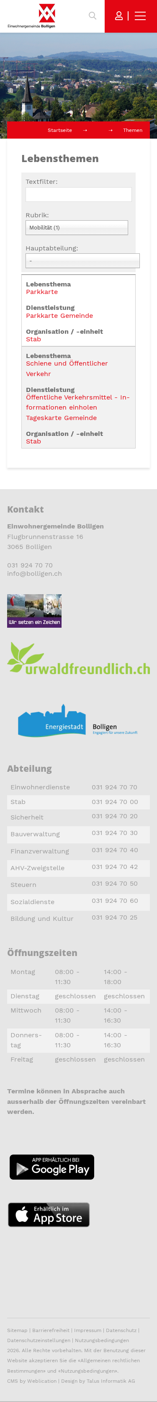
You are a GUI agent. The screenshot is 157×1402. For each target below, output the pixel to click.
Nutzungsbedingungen (102, 1340)
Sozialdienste (32, 902)
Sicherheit (27, 817)
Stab (33, 339)
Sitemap (17, 1330)
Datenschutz (121, 1330)
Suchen (92, 16)
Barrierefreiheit (51, 1330)
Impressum (87, 1330)
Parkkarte (42, 292)
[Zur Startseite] (31, 15)
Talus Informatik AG (111, 1381)
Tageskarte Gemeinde (61, 418)
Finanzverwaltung (39, 851)
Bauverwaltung (35, 834)
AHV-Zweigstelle (37, 868)
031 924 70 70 (30, 565)
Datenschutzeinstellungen (38, 1340)
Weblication (42, 1381)
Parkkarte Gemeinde (59, 316)
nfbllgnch (35, 573)
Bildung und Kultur (42, 919)
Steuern (23, 885)
